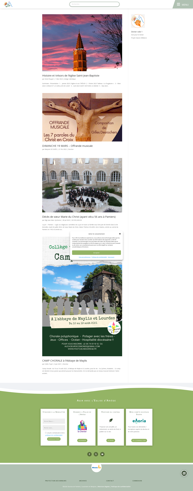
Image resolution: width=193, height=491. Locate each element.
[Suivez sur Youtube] (102, 454)
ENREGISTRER (54, 439)
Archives (83, 481)
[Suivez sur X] (96, 454)
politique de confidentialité (53, 435)
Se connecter (139, 440)
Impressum (111, 257)
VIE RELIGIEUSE (77, 220)
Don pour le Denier (137, 35)
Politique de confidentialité (99, 257)
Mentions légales (104, 486)
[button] (120, 234)
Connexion (137, 481)
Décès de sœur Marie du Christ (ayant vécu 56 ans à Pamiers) (78, 216)
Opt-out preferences (85, 257)
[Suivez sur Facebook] (89, 454)
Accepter (96, 253)
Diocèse (70, 149)
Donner (82, 440)
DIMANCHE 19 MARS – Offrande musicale (67, 146)
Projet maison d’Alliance (139, 38)
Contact (110, 481)
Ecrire (111, 440)
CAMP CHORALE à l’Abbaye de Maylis (64, 360)
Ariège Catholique (70, 79)
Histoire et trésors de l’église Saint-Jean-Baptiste (70, 75)
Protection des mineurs (55, 481)
